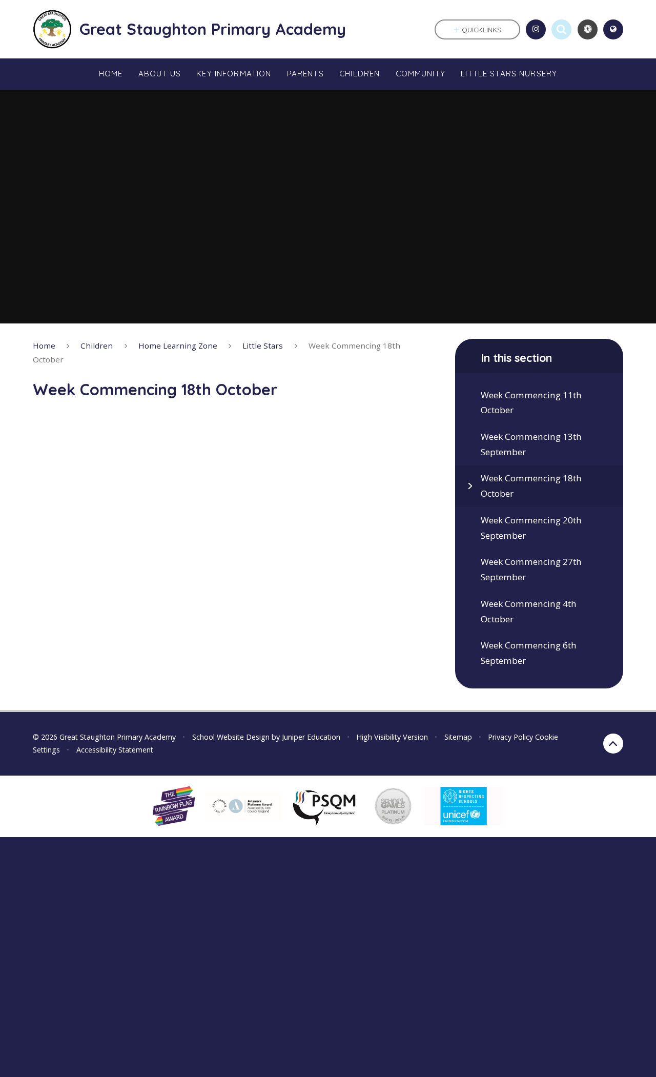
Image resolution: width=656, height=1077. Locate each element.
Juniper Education (311, 737)
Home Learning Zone (177, 345)
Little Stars (262, 345)
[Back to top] (613, 744)
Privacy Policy (510, 737)
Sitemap (458, 737)
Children (96, 345)
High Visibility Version (392, 737)
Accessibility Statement (114, 750)
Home (44, 345)
